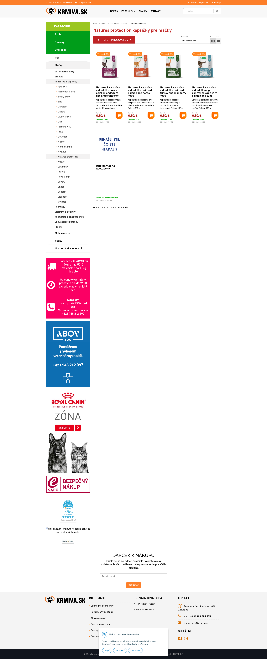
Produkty (127, 11)
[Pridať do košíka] (119, 115)
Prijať (107, 650)
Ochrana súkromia (100, 624)
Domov (114, 11)
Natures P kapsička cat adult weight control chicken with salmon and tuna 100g (204, 93)
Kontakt (155, 11)
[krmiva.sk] (181, 638)
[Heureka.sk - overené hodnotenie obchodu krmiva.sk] (68, 520)
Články (143, 11)
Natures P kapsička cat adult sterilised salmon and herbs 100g (140, 91)
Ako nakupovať (98, 618)
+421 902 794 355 (56, 2)
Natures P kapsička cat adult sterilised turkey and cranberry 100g (173, 91)
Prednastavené (189, 41)
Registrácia (203, 2)
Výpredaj (60, 49)
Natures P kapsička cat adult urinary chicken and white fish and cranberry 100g (108, 93)
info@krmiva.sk (85, 2)
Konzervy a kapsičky (119, 23)
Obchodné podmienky (102, 606)
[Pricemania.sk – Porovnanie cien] (68, 542)
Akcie (58, 34)
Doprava (95, 636)
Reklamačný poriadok (102, 612)
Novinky (59, 42)
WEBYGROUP (177, 654)
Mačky (104, 23)
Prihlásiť (194, 2)
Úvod (95, 23)
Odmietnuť (135, 650)
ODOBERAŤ (133, 585)
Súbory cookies (99, 630)
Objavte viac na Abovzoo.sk (105, 167)
